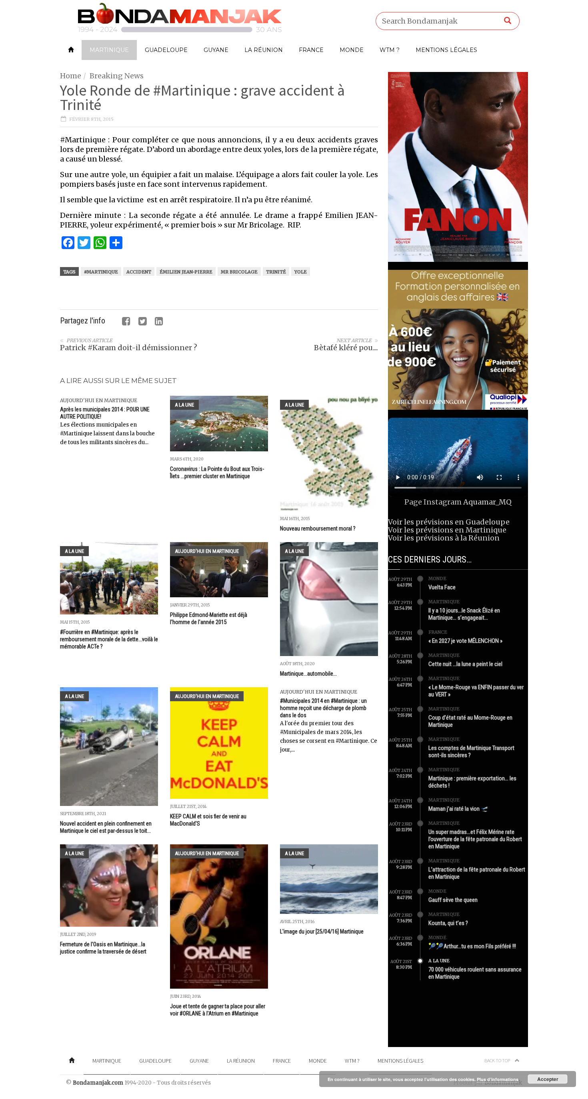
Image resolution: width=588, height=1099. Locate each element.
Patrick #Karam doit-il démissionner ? (128, 347)
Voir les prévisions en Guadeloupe (449, 522)
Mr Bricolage (239, 272)
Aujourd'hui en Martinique (98, 400)
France (311, 50)
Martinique (109, 50)
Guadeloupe (166, 50)
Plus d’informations (497, 1079)
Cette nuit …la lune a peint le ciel (465, 664)
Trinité (276, 272)
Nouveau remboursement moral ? (318, 528)
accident (138, 272)
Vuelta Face (442, 587)
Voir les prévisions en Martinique (447, 530)
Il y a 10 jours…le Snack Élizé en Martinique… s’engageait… (464, 614)
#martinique (101, 272)
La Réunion (263, 50)
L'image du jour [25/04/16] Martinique (322, 931)
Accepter (547, 1079)
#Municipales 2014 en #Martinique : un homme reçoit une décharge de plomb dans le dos (323, 708)
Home (70, 75)
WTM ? (390, 50)
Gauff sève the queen (453, 900)
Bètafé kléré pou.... (346, 347)
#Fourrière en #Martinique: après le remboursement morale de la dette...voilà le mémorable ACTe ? (109, 639)
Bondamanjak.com (98, 1082)
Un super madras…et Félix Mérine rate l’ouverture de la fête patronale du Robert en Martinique (475, 839)
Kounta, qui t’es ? (448, 923)
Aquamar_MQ (487, 502)
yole (300, 272)
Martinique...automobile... (308, 673)
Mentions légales (446, 50)
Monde (352, 50)
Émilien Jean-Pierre (186, 272)
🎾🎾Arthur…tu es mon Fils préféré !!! (472, 946)
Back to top (497, 1060)
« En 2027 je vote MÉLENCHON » (465, 640)
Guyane (216, 50)
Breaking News (117, 75)
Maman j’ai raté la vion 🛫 (458, 808)
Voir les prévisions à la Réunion (444, 538)
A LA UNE (184, 405)
